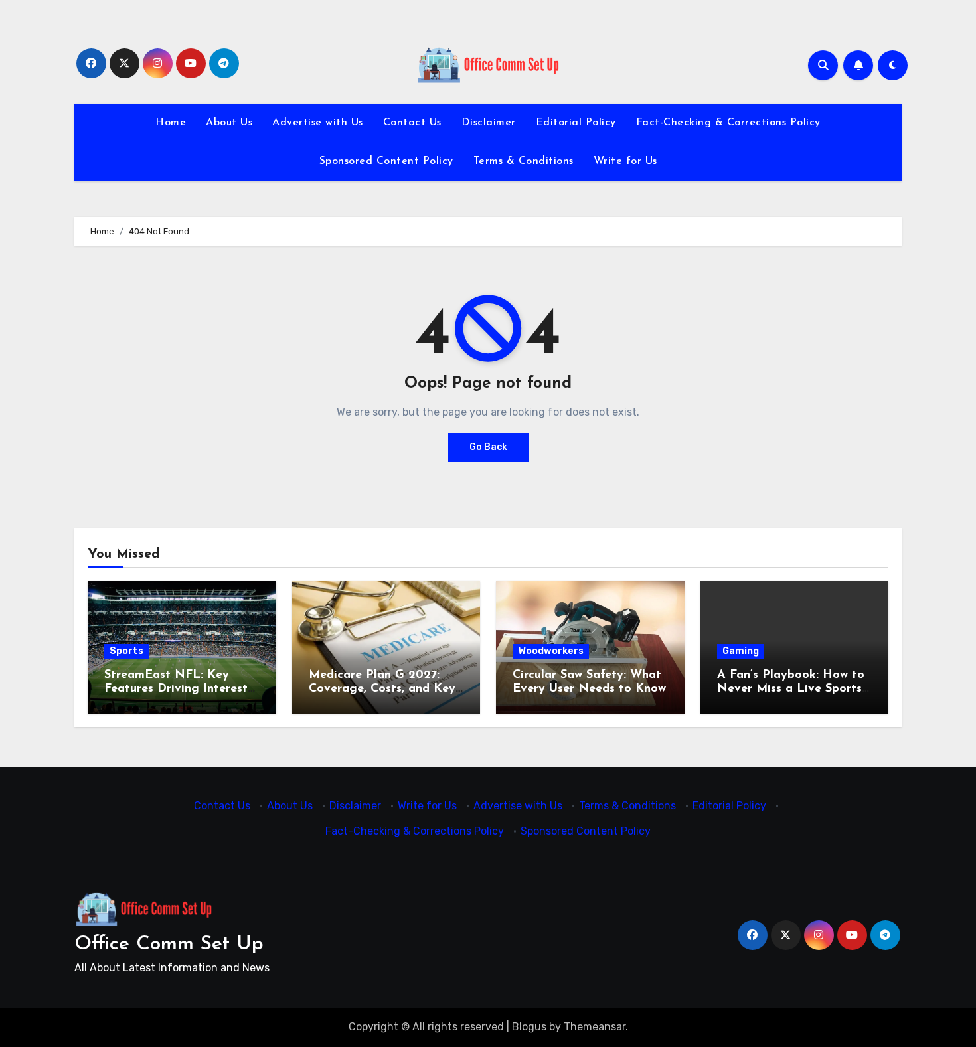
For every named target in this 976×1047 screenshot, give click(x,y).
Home (170, 123)
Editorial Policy (576, 123)
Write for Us (625, 161)
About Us (229, 123)
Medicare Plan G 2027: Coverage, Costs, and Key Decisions (382, 689)
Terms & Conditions (523, 161)
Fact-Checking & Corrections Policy (728, 123)
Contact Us (412, 123)
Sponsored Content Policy (386, 161)
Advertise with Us (317, 123)
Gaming (740, 651)
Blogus (529, 1026)
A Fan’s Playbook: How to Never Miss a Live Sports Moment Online (790, 689)
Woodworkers (551, 651)
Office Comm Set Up (169, 944)
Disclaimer (488, 123)
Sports (126, 651)
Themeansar (594, 1026)
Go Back (488, 447)
